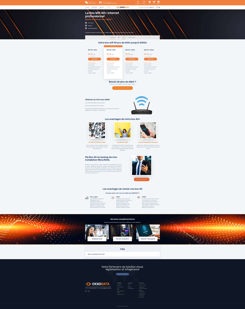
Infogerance (141, 297)
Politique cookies (120, 294)
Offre (119, 37)
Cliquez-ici (152, 7)
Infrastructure (120, 287)
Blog (154, 3)
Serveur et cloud (142, 285)
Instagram (144, 3)
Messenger (138, 3)
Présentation (113, 37)
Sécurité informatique (141, 291)
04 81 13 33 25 (93, 288)
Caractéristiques (131, 37)
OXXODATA (119, 283)
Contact (149, 3)
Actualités (130, 283)
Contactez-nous (122, 274)
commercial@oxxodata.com (105, 288)
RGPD (118, 289)
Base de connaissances (131, 288)
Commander (94, 59)
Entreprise (94, 7)
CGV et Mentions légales (120, 291)
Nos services (141, 283)
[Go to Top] (242, 306)
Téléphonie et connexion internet (143, 288)
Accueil (87, 7)
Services (124, 37)
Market (158, 3)
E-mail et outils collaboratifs (142, 294)
